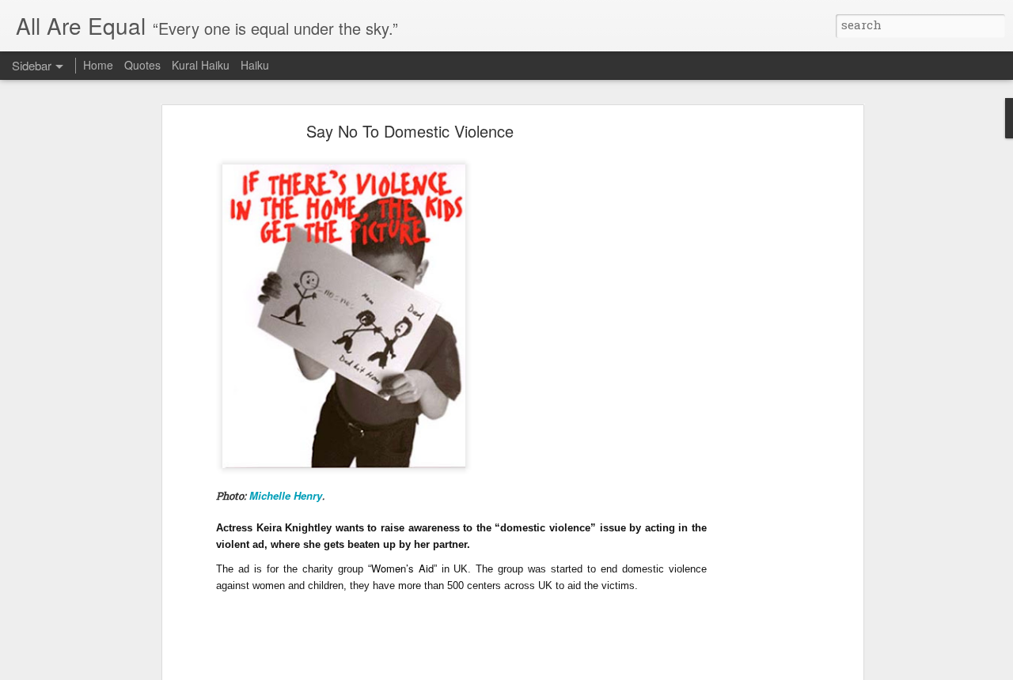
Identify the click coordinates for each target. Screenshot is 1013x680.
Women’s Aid (402, 568)
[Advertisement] (722, 376)
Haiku (255, 65)
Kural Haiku (201, 65)
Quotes (142, 65)
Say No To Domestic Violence (410, 130)
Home (98, 65)
